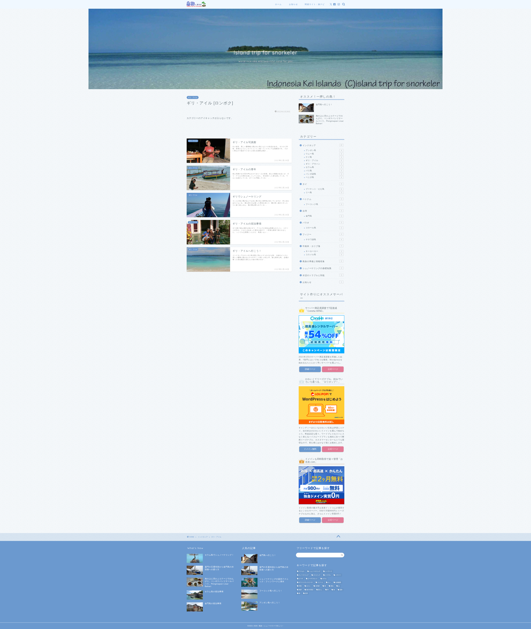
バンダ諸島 (324, 174)
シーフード (328, 571)
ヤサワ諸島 (324, 239)
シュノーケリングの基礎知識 (322, 268)
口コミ (308, 586)
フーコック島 (324, 204)
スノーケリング (304, 575)
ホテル (324, 579)
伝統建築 (338, 582)
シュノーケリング (314, 571)
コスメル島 (324, 255)
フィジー (322, 234)
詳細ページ (310, 369)
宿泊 (332, 586)
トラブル (328, 575)
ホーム (278, 4)
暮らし (320, 589)
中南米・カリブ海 (322, 246)
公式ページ (333, 369)
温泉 (341, 589)
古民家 (317, 586)
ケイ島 (324, 157)
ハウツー (338, 575)
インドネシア (322, 145)
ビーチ (301, 579)
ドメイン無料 (310, 449)
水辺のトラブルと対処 (322, 275)
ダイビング (316, 575)
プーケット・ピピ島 (324, 189)
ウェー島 (324, 154)
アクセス (301, 571)
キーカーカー (324, 251)
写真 (300, 586)
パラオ (322, 222)
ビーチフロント (312, 579)
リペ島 (324, 192)
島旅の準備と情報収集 (322, 261)
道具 (306, 593)
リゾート (320, 582)
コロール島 (324, 228)
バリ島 (324, 171)
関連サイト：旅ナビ (315, 4)
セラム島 (324, 167)
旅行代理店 (309, 589)
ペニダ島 (324, 177)
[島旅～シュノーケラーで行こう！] (196, 6)
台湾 (322, 211)
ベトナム (322, 199)
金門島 (324, 216)
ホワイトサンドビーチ (306, 582)
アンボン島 (324, 150)
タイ (322, 184)
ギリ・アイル (192, 97)
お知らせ (293, 4)
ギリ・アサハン (324, 164)
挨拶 (300, 589)
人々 (329, 582)
